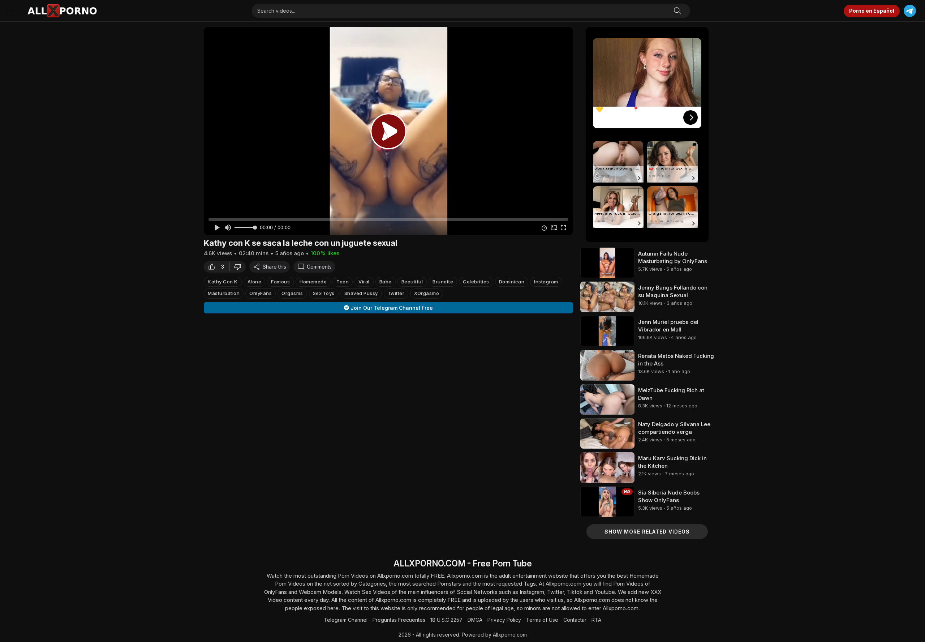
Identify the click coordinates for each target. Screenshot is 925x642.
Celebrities (476, 281)
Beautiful (412, 281)
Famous (280, 281)
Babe (385, 281)
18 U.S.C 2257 (446, 620)
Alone (255, 281)
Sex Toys (324, 293)
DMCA (475, 620)
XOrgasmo (426, 293)
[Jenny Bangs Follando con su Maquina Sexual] (607, 297)
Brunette (443, 281)
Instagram (546, 281)
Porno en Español (871, 11)
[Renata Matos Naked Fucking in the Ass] (607, 365)
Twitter (396, 293)
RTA (596, 620)
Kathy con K (223, 281)
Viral (364, 281)
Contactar (574, 620)
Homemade (313, 281)
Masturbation (224, 293)
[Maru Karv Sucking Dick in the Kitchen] (607, 467)
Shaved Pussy (361, 293)
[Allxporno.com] (62, 11)
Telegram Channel (345, 620)
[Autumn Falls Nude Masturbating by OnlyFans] (607, 263)
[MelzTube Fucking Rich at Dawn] (607, 399)
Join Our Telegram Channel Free (391, 308)
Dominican (512, 281)
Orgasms (292, 293)
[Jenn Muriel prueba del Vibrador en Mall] (607, 331)
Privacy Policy (504, 620)
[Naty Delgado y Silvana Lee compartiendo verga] (607, 433)
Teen (342, 281)
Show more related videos (647, 531)
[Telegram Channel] (909, 11)
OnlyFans (260, 293)
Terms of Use (542, 620)
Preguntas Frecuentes (399, 620)
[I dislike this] (239, 267)
